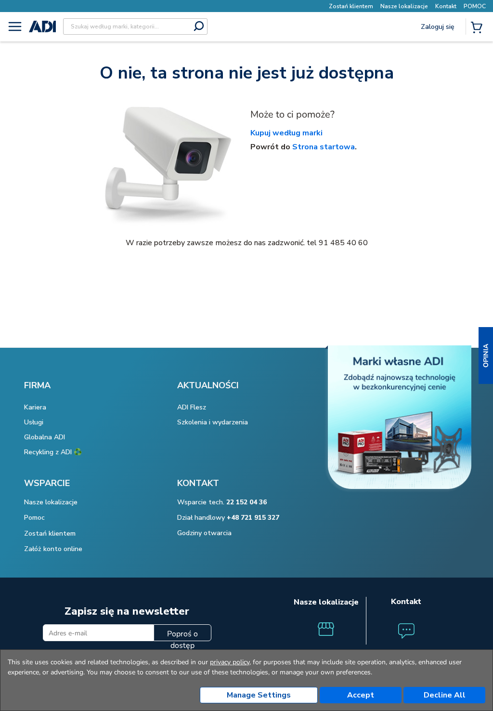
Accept (360, 695)
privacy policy (229, 662)
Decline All (445, 695)
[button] (486, 355)
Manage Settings (259, 695)
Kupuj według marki (286, 133)
